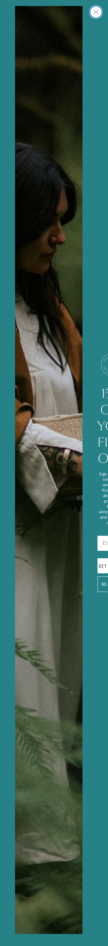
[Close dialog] (96, 12)
